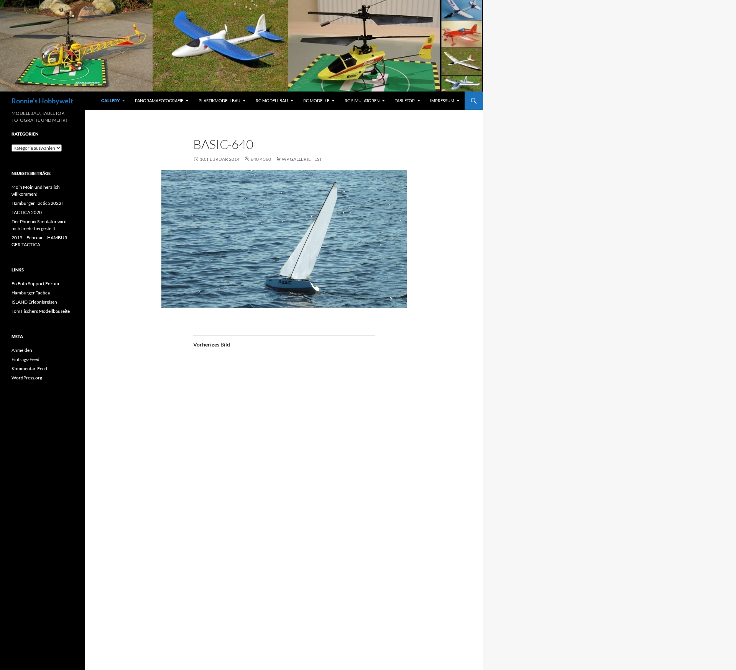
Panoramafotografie (159, 100)
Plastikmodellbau (219, 100)
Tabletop (405, 100)
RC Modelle (316, 100)
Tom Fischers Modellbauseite (41, 311)
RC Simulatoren (362, 100)
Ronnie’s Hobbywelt (42, 100)
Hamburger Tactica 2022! (37, 203)
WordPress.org (27, 378)
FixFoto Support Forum (35, 283)
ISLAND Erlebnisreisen (34, 302)
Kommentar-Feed (29, 368)
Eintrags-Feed (25, 359)
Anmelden (22, 350)
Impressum (442, 100)
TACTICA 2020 (27, 212)
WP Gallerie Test (302, 159)
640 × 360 (261, 159)
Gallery (110, 100)
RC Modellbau (272, 100)
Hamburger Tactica (31, 293)
